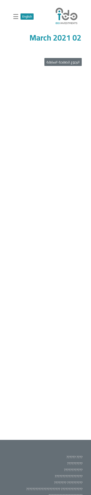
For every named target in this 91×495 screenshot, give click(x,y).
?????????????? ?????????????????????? (54, 489)
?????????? (75, 463)
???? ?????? (74, 457)
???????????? (73, 470)
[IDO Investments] (66, 24)
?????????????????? (69, 476)
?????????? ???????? (68, 483)
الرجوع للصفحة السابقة (63, 62)
